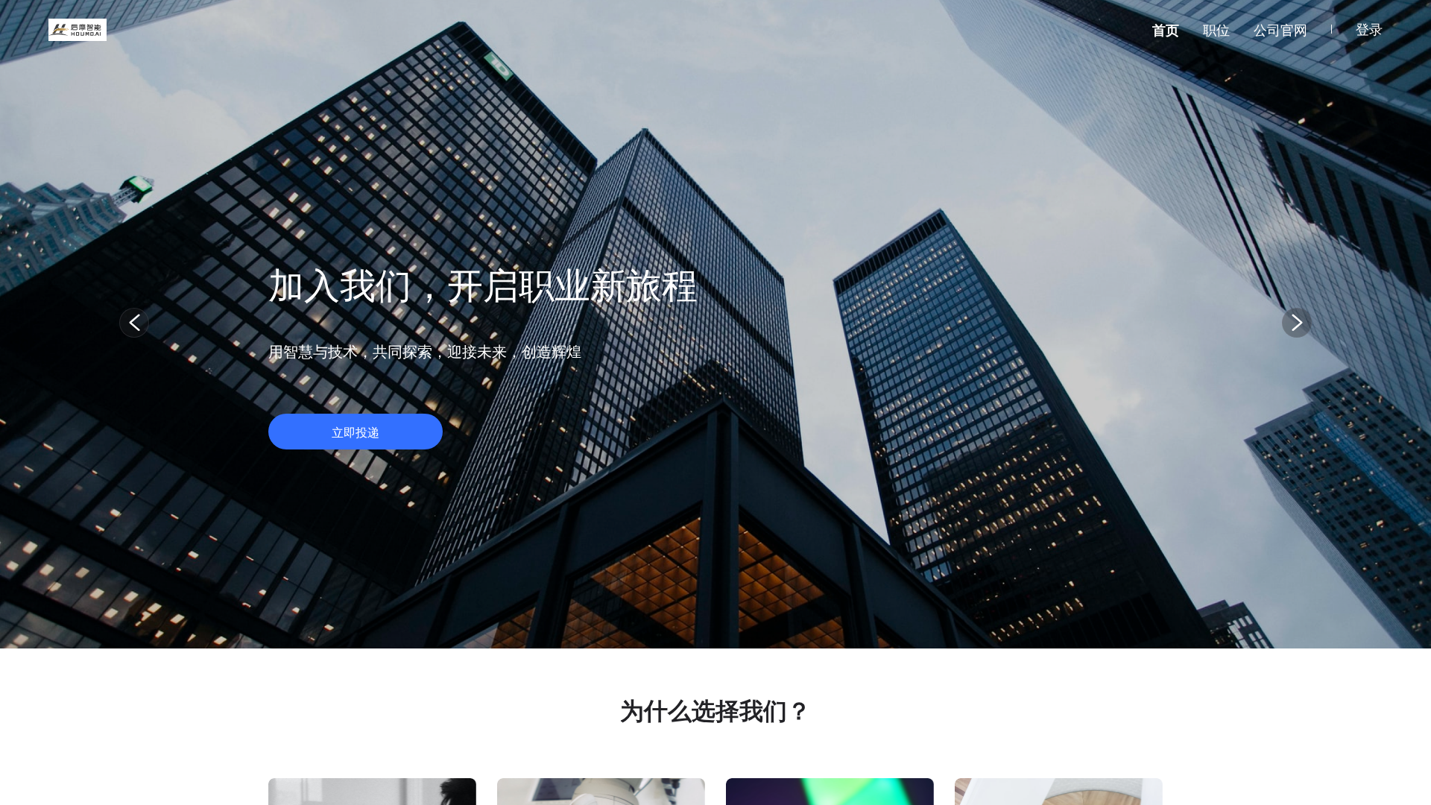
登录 (1369, 29)
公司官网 (1280, 30)
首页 (1165, 30)
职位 (1216, 30)
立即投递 (355, 432)
